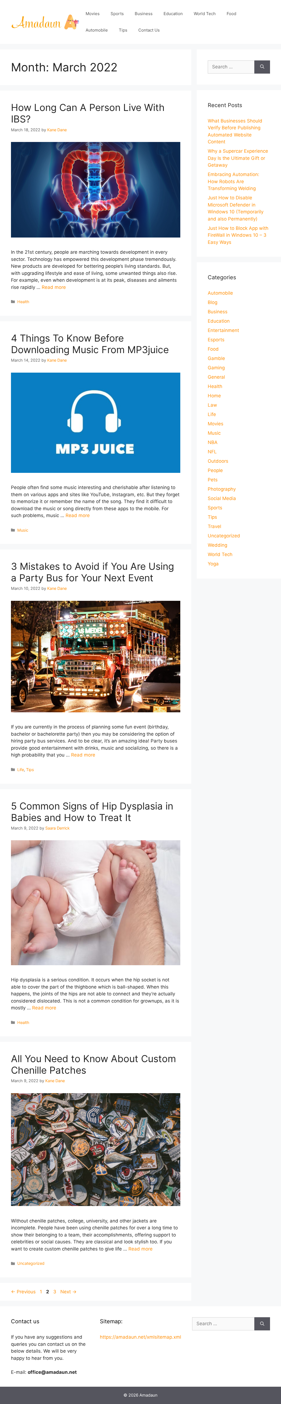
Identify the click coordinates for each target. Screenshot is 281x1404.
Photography (222, 489)
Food (231, 13)
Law (212, 405)
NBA (213, 442)
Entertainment (223, 330)
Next (68, 1291)
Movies (93, 13)
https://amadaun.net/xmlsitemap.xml (140, 1337)
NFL (212, 451)
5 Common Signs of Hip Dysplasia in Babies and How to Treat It (92, 811)
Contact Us (149, 30)
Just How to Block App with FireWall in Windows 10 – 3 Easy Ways (238, 235)
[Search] (262, 67)
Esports (216, 339)
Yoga (213, 563)
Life (20, 769)
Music (22, 530)
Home (214, 395)
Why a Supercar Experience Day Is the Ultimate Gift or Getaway (238, 158)
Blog (212, 302)
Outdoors (218, 461)
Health (23, 301)
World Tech (205, 13)
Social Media (222, 498)
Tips (123, 30)
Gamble (216, 358)
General (216, 377)
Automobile (97, 30)
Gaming (216, 367)
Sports (117, 13)
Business (144, 13)
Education (173, 13)
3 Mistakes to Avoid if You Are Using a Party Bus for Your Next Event (92, 572)
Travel (214, 526)
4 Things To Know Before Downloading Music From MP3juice (90, 343)
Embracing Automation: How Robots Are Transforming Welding (233, 181)
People (215, 470)
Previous (23, 1291)
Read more (54, 287)
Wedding (217, 545)
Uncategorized (30, 1263)
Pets (213, 479)
